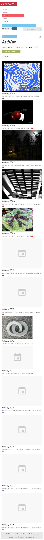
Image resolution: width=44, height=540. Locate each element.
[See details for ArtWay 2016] (22, 434)
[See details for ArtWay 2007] (22, 149)
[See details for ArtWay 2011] (22, 296)
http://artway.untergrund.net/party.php (20, 47)
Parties (5, 15)
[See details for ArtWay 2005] (22, 80)
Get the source (30, 537)
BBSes (5, 18)
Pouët (6, 56)
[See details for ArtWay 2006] (17, 114)
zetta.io (11, 537)
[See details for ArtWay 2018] (22, 512)
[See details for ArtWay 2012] (17, 330)
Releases (6, 10)
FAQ (16, 537)
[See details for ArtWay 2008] (22, 188)
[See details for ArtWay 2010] (22, 257)
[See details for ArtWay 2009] (17, 222)
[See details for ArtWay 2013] (17, 360)
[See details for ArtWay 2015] (22, 395)
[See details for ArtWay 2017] (22, 473)
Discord (22, 537)
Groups (5, 12)
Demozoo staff (14, 533)
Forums (5, 21)
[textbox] (19, 25)
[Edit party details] (40, 36)
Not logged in (31, 29)
